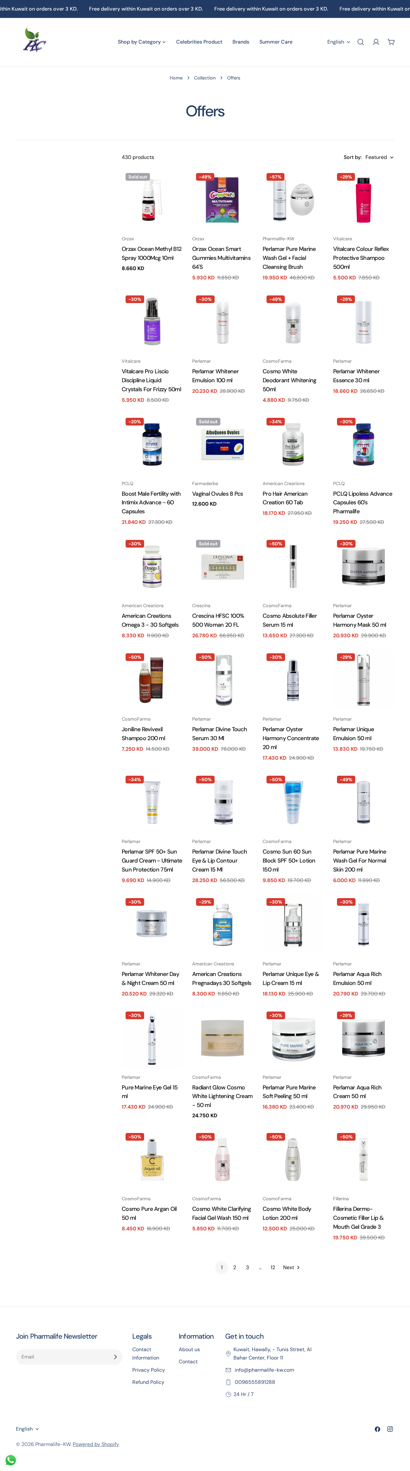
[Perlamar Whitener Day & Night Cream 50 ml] (152, 924)
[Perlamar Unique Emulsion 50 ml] (363, 679)
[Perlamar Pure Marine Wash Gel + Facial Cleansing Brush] (293, 199)
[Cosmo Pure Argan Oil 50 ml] (152, 1159)
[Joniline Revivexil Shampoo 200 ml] (152, 679)
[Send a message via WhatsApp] (10, 1460)
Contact (188, 1361)
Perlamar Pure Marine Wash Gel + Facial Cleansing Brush (289, 258)
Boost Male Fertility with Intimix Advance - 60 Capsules (151, 503)
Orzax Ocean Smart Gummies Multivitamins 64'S (221, 258)
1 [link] (222, 1267)
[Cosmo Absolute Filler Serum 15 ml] (293, 566)
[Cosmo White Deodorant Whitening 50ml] (293, 322)
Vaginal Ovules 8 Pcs (217, 494)
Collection (205, 78)
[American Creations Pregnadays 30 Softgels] (222, 924)
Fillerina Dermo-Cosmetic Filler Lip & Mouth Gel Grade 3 (358, 1218)
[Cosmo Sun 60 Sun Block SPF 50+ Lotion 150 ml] (293, 802)
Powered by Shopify (96, 1444)
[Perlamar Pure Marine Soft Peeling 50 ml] (293, 1038)
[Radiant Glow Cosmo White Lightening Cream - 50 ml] (222, 1038)
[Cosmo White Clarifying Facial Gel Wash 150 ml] (222, 1159)
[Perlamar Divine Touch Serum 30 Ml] (222, 679)
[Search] (360, 42)
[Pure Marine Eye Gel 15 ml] (152, 1038)
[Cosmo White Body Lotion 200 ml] (293, 1159)
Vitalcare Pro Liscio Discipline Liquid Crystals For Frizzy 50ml (151, 380)
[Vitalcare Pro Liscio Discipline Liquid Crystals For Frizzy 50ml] (152, 322)
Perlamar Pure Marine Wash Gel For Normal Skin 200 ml (359, 860)
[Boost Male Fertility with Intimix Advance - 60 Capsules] (152, 444)
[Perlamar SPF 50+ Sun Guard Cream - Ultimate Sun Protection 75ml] (152, 802)
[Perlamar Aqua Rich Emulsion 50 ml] (363, 924)
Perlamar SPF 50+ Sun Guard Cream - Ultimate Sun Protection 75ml (152, 860)
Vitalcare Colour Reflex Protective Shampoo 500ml (361, 258)
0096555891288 (254, 1382)
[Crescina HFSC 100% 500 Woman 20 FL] (222, 566)
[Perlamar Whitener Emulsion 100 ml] (222, 322)
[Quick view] (173, 183)
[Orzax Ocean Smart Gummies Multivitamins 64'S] (222, 199)
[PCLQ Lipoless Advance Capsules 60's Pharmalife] (363, 444)
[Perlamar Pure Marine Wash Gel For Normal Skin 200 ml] (363, 802)
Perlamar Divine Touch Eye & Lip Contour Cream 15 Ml (219, 860)
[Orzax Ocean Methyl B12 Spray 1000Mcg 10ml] (152, 199)
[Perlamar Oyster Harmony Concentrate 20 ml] (293, 679)
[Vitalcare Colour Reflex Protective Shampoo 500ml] (363, 199)
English (335, 41)
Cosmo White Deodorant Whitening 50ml (289, 380)
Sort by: (353, 157)
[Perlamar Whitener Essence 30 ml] (363, 322)
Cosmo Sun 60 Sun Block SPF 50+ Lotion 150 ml (289, 860)
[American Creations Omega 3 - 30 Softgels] (152, 566)
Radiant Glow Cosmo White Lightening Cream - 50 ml (222, 1096)
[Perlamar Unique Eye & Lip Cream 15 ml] (293, 924)
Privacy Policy (148, 1370)
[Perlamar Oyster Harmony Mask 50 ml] (363, 566)
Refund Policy (148, 1382)
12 (273, 1267)
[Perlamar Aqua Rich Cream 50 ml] (363, 1038)
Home (176, 78)
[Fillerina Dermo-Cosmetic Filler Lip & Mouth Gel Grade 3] (363, 1159)
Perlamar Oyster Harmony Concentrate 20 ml (291, 738)
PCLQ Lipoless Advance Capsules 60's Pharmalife (362, 503)
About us (189, 1349)
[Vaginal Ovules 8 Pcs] (222, 444)
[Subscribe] (115, 1357)
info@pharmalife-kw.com (264, 1370)
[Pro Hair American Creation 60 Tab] (293, 444)
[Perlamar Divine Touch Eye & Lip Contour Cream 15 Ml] (222, 802)
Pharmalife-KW (52, 1444)
